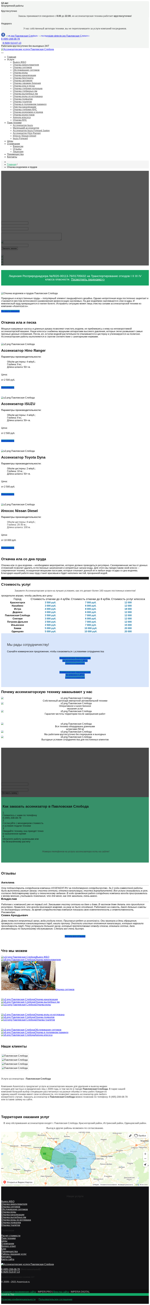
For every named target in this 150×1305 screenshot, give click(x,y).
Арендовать (7, 387)
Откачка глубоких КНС (25, 109)
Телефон (6, 226)
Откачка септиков (22, 67)
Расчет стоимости (10, 1235)
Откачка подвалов (23, 99)
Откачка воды (20, 72)
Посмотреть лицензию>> (88, 279)
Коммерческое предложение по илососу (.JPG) (75, 675)
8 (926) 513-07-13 (12, 43)
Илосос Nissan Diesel (24, 136)
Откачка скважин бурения (27, 83)
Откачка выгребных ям (25, 93)
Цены (10, 141)
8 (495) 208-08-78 (10, 39)
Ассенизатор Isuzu (23, 125)
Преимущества (15, 154)
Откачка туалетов (22, 101)
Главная (11, 57)
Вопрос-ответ (8, 1246)
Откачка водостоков (24, 115)
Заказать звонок (9, 248)
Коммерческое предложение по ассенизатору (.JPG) (75, 661)
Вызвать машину (10, 311)
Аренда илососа (22, 117)
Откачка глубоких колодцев (27, 88)
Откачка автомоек (22, 80)
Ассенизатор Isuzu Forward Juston (31, 130)
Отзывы (17, 149)
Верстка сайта (61, 1292)
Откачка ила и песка (24, 86)
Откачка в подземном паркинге (30, 104)
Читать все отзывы (75, 936)
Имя (4, 220)
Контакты (12, 157)
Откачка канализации (24, 75)
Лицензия (18, 151)
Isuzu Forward (20, 138)
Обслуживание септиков (26, 70)
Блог (3, 1249)
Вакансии (18, 146)
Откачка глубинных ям (25, 91)
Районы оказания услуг (14, 1254)
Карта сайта (7, 1259)
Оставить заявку (9, 793)
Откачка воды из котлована (28, 96)
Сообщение (7, 231)
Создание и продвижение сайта (18, 1292)
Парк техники (14, 122)
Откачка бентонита (23, 78)
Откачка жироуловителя (26, 65)
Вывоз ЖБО (19, 62)
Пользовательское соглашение (55, 1299)
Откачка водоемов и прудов (28, 112)
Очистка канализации (24, 107)
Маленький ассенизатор (26, 128)
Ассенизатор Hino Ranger (27, 133)
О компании (13, 143)
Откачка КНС (20, 120)
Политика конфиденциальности (18, 1299)
